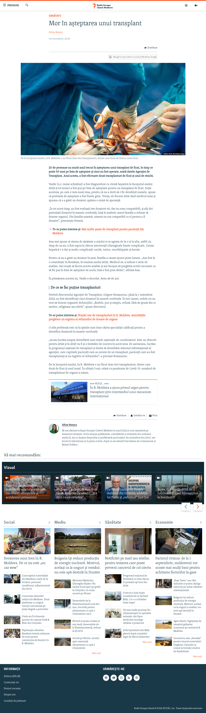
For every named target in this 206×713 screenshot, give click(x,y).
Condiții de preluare (15, 701)
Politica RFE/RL (12, 676)
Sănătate (55, 16)
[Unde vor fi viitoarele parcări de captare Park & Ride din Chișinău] (12, 619)
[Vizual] (196, 5)
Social (9, 522)
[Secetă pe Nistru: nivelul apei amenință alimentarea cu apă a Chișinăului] (62, 641)
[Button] (150, 48)
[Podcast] (186, 5)
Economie (164, 522)
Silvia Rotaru (56, 32)
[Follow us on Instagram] (121, 678)
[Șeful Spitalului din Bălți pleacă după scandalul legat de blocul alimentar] (113, 633)
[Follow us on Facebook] (106, 678)
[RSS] (129, 678)
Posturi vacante (12, 688)
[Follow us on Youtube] (114, 678)
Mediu (60, 522)
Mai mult (96, 653)
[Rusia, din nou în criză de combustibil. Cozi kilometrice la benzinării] (178, 488)
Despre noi (10, 695)
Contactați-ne (11, 682)
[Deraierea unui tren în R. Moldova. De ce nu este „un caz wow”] (27, 541)
